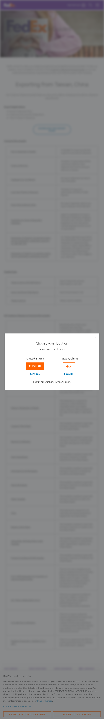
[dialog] (52, 359)
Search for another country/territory (52, 381)
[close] (95, 338)
